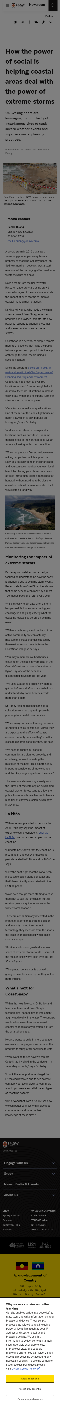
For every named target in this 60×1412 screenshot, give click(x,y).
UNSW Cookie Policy (26, 1368)
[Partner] (36, 6)
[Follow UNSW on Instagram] (22, 21)
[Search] (53, 5)
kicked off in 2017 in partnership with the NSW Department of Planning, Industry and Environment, (29, 372)
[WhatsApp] (50, 21)
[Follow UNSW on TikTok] (43, 21)
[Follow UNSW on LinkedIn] (15, 21)
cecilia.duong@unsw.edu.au (24, 241)
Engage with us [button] (16, 1163)
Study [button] (8, 1174)
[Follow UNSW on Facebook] (29, 21)
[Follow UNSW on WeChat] (36, 21)
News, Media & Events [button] (21, 1184)
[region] (30, 1354)
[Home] (18, 5)
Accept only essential (30, 1388)
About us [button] (11, 1195)
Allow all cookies (30, 1378)
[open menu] (7, 5)
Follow (49, 16)
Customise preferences (30, 1399)
